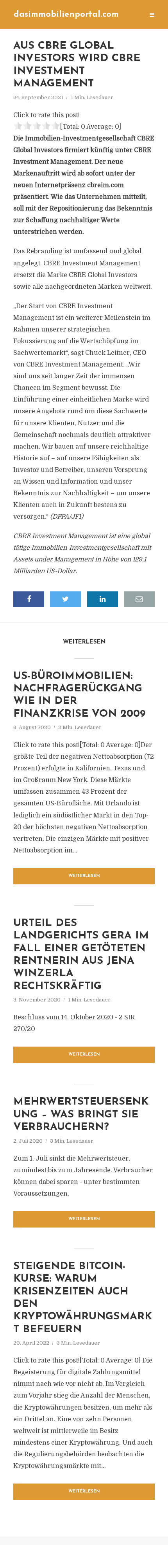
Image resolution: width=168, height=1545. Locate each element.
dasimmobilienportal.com (66, 15)
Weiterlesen (84, 876)
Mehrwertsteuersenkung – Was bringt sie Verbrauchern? (80, 1115)
